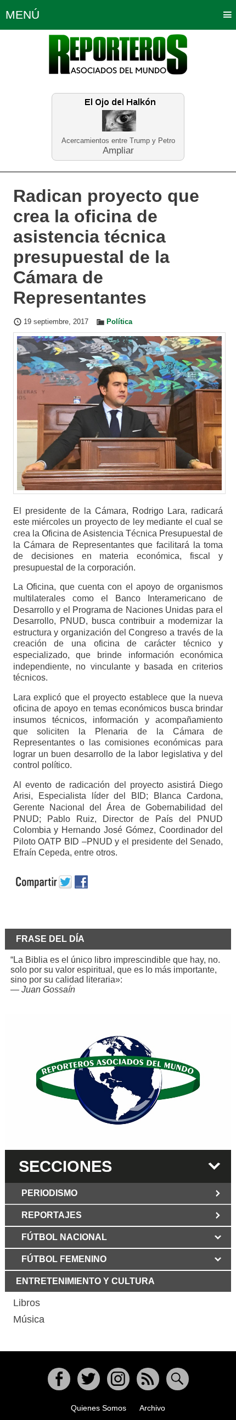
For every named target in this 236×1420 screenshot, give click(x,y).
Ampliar (118, 150)
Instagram (118, 1379)
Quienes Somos (98, 1407)
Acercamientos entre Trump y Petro (118, 140)
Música (28, 1319)
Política (119, 322)
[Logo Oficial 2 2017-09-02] (118, 1080)
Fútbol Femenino (63, 1259)
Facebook (59, 1379)
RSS (148, 1379)
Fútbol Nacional (64, 1237)
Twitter (88, 1379)
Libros (26, 1302)
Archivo (152, 1407)
